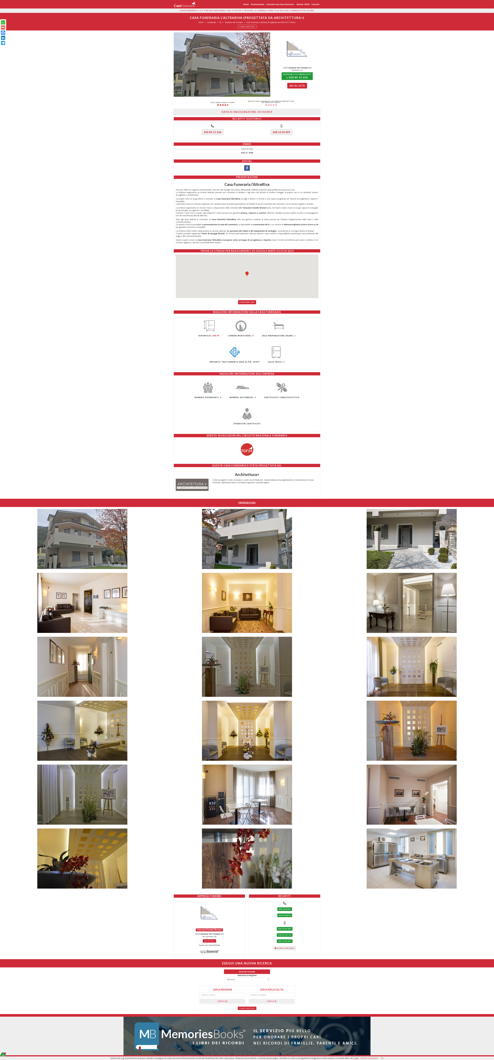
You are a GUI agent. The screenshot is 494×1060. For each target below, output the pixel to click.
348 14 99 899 (281, 132)
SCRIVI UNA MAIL (286, 948)
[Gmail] (3, 27)
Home (246, 4)
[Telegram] (3, 43)
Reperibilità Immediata (297, 76)
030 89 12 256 (212, 132)
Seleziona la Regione (247, 975)
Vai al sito (297, 85)
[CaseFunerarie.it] (185, 4)
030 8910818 (285, 915)
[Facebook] (3, 32)
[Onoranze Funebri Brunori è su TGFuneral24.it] (247, 449)
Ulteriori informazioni (369, 1058)
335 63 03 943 (284, 941)
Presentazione (257, 4)
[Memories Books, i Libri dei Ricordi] (247, 1036)
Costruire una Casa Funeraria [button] (279, 4)
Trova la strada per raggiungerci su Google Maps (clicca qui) (247, 250)
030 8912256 (285, 909)
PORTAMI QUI (247, 302)
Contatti (315, 4)
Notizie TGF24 (303, 4)
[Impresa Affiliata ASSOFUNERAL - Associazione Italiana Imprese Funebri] (209, 951)
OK (382, 1058)
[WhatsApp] (3, 22)
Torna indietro (247, 26)
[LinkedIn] (3, 37)
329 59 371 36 (284, 935)
